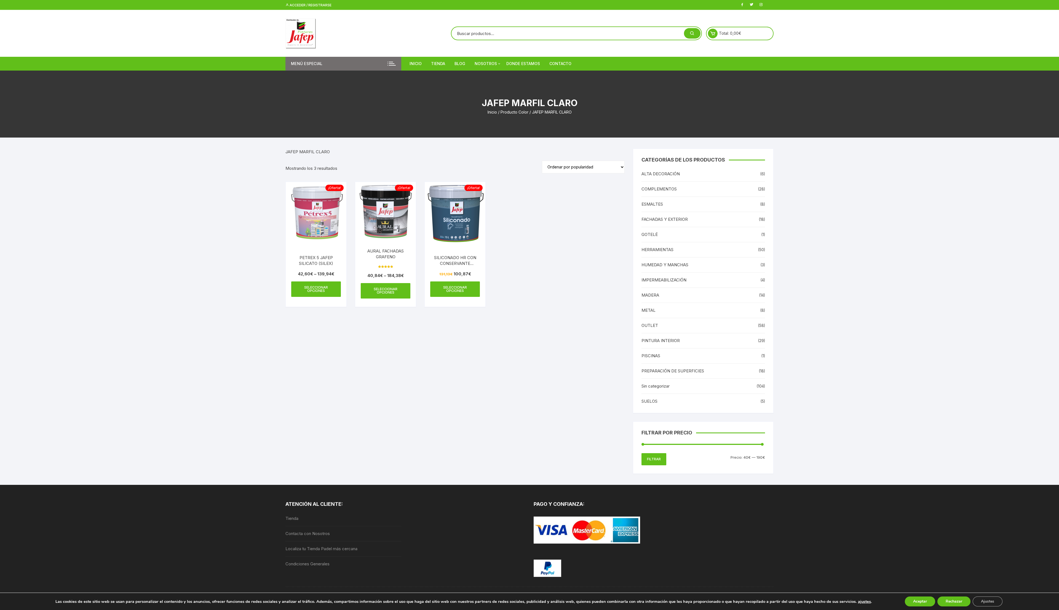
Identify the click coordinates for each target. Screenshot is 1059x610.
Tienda (438, 63)
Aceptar (920, 601)
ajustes (864, 601)
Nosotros (486, 63)
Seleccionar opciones (316, 289)
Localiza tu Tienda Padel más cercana (321, 548)
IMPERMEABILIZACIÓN (663, 280)
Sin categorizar (655, 386)
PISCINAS (650, 355)
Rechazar (954, 601)
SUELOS (649, 401)
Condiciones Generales (307, 563)
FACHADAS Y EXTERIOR (664, 219)
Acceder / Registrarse (310, 5)
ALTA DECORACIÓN (660, 173)
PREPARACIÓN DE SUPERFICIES (672, 370)
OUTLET (649, 325)
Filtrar (654, 459)
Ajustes (987, 601)
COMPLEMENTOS (659, 189)
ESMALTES (652, 204)
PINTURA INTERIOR (660, 340)
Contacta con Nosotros (307, 533)
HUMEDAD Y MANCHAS (664, 264)
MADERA (650, 295)
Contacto (560, 63)
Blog (459, 63)
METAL (648, 310)
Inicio (416, 63)
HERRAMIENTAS (657, 249)
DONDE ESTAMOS (523, 63)
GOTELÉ (649, 234)
